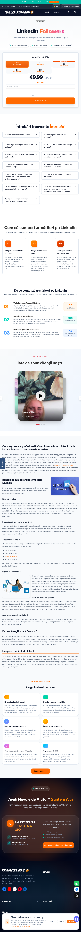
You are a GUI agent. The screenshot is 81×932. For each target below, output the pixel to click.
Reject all (61, 921)
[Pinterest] (20, 889)
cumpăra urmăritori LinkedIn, (64, 465)
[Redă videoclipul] (40, 396)
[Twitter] (15, 889)
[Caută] (69, 12)
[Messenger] (76, 889)
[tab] (38, 424)
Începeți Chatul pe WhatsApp (60, 845)
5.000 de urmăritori (11, 556)
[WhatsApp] (76, 883)
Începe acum (39, 771)
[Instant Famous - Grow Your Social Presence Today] (19, 12)
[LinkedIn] (25, 889)
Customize (52, 921)
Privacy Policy (25, 926)
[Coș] (76, 895)
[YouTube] (9, 889)
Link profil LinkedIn (12, 87)
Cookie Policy (15, 926)
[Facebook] (4, 889)
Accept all (71, 921)
